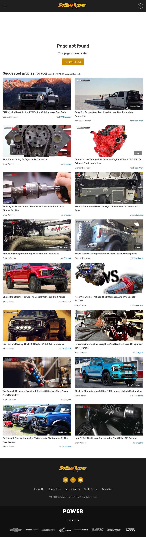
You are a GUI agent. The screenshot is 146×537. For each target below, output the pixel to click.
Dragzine (67, 164)
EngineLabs (138, 215)
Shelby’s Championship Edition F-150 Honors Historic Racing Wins (108, 391)
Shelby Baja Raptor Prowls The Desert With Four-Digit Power (34, 296)
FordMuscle (138, 258)
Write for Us (90, 488)
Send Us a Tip (72, 488)
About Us (39, 488)
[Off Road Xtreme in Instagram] (65, 480)
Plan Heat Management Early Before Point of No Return (31, 253)
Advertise (107, 488)
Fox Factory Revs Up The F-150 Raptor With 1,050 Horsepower (34, 343)
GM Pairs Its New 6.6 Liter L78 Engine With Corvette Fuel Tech (34, 112)
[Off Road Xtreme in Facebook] (73, 480)
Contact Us (54, 488)
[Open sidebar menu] (4, 6)
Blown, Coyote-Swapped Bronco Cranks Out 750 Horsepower (106, 253)
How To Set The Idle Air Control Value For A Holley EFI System (106, 438)
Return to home (73, 61)
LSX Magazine (65, 117)
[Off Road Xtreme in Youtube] (80, 480)
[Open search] (140, 6)
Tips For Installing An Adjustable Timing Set (25, 159)
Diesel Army (138, 120)
